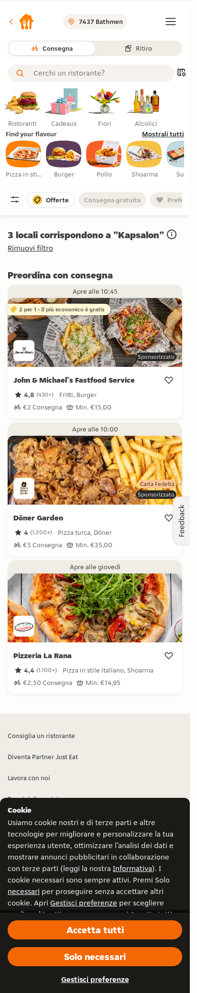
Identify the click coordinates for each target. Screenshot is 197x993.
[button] (21, 21)
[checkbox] (24, 160)
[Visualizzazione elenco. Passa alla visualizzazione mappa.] (181, 73)
